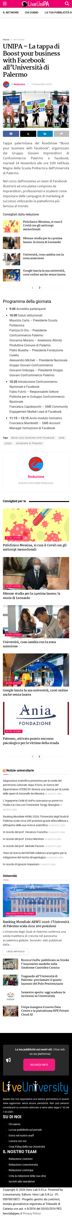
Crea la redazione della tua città (27, 1175)
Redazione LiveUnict (21, 1158)
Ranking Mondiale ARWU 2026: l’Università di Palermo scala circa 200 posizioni (36, 924)
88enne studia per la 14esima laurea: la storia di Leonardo (42, 240)
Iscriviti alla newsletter (22, 1181)
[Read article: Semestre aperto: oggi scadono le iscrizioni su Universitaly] (10, 996)
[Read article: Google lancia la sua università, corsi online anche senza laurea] (11, 275)
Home (6, 39)
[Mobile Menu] (5, 3)
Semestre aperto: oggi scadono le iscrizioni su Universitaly (43, 994)
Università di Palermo (20, 913)
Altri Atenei (18, 39)
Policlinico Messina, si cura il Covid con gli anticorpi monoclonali (42, 226)
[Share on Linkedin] (45, 134)
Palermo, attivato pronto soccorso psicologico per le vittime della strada (31, 741)
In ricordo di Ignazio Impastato (21, 864)
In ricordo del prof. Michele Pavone (23, 846)
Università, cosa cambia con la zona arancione (43, 256)
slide (62, 437)
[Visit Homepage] (35, 4)
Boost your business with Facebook (32, 437)
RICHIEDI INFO (39, 1064)
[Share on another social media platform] (61, 134)
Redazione (19, 84)
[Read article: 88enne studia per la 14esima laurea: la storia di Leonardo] (11, 243)
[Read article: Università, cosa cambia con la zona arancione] (11, 259)
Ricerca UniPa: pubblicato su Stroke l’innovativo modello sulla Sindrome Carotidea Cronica (45, 964)
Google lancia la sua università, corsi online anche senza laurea (44, 273)
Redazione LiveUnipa (21, 1170)
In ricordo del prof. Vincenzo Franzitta (25, 832)
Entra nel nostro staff (21, 1135)
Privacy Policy (32, 1213)
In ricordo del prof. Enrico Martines (23, 839)
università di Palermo (29, 443)
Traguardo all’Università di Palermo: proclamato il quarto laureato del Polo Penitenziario (42, 980)
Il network (11, 12)
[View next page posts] (39, 288)
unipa (8, 443)
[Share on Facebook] (11, 134)
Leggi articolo (17, 951)
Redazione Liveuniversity (23, 1164)
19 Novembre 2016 (41, 84)
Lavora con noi (17, 1141)
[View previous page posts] (33, 288)
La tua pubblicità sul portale (25, 1129)
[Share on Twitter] (28, 134)
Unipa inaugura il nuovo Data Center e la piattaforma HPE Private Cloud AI (45, 1011)
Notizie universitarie (20, 770)
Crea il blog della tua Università (27, 1146)
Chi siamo (31, 12)
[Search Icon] (67, 3)
